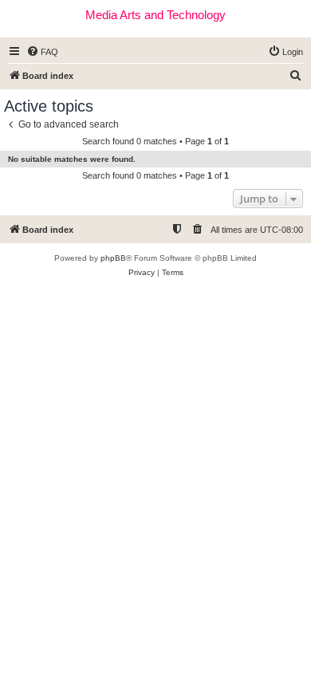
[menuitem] (42, 51)
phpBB (113, 258)
